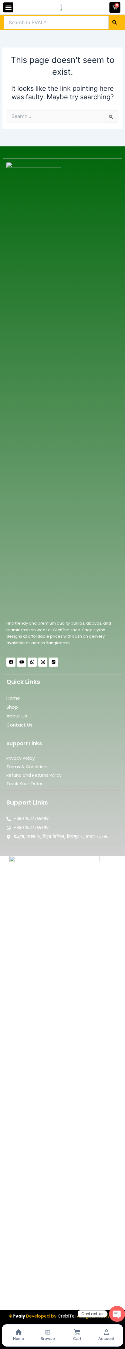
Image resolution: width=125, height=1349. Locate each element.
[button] (8, 7)
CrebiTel (67, 1316)
